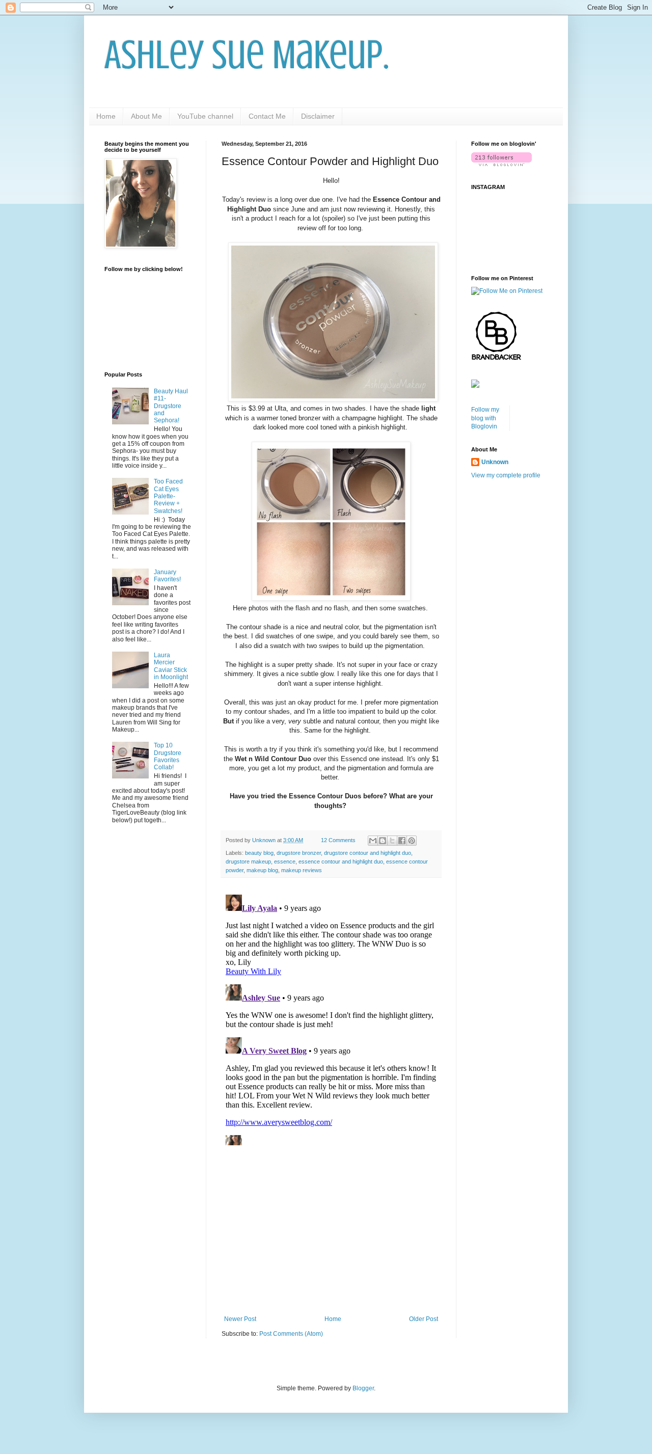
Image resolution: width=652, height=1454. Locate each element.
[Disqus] (331, 1018)
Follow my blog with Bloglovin (485, 418)
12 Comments (338, 840)
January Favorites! (167, 576)
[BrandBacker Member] (496, 359)
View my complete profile (505, 475)
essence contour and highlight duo (340, 861)
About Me (146, 116)
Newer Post (240, 1319)
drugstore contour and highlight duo (367, 853)
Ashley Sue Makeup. (246, 55)
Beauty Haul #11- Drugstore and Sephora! (171, 406)
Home (106, 116)
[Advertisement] (331, 1231)
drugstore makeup (248, 861)
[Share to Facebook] (402, 841)
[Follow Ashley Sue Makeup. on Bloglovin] (501, 164)
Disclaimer (318, 116)
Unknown (494, 462)
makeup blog (262, 870)
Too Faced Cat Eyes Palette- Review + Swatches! (168, 496)
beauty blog (259, 853)
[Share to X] (392, 841)
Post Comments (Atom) (291, 1333)
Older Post (423, 1319)
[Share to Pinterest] (411, 841)
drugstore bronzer (299, 853)
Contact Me (267, 116)
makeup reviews (301, 870)
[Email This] (373, 841)
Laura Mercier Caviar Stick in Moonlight (171, 666)
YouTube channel (205, 116)
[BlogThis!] (382, 841)
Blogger (363, 1388)
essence (284, 861)
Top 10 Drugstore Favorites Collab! (167, 756)
